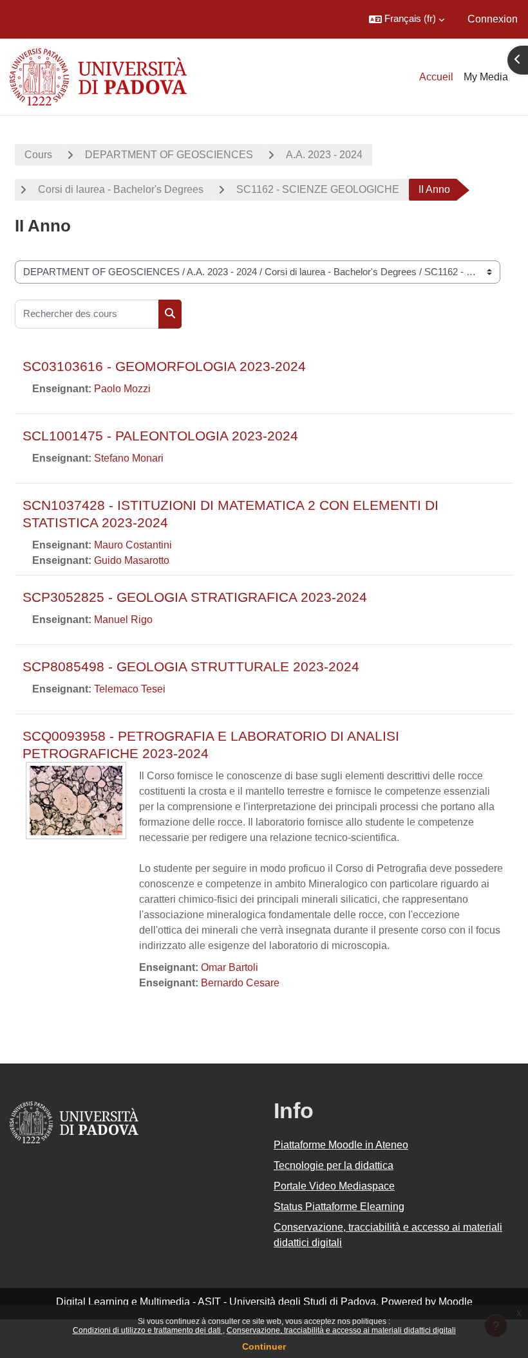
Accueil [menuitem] (436, 76)
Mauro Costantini (133, 544)
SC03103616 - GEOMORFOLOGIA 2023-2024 (164, 366)
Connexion (492, 19)
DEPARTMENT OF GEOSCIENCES (169, 154)
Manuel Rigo (123, 619)
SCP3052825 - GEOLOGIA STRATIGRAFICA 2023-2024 (195, 597)
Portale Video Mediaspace (334, 1186)
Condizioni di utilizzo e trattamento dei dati (148, 1330)
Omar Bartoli (229, 967)
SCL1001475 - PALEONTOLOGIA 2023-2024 (160, 435)
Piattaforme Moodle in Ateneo (341, 1144)
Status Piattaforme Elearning (339, 1206)
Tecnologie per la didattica (333, 1165)
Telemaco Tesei (129, 689)
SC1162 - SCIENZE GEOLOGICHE (317, 189)
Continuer (264, 1346)
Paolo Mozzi (122, 388)
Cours (38, 154)
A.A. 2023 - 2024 (324, 154)
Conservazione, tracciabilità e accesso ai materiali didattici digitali (341, 1330)
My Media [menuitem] (486, 76)
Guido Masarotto (131, 560)
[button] (406, 19)
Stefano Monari (129, 458)
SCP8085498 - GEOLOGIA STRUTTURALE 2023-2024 (191, 666)
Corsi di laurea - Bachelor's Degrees (120, 189)
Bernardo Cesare (240, 982)
